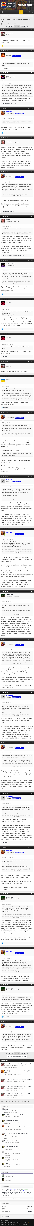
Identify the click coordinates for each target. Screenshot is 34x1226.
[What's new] (29, 12)
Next (22, 26)
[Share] (29, 30)
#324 (32, 984)
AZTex (3, 1189)
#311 (32, 361)
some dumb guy (25, 1192)
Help (26, 1222)
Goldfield (19, 1189)
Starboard (7, 1195)
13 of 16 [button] (17, 26)
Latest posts (5, 1106)
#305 (32, 137)
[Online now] (4, 114)
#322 (32, 894)
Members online (6, 1186)
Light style (5, 1220)
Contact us (4, 1222)
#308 (32, 260)
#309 (32, 299)
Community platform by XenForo (15, 1224)
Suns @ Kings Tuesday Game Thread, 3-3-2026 (17, 1093)
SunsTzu (20, 1190)
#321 (32, 847)
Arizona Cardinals (8, 1118)
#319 (32, 742)
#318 (32, 692)
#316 (32, 591)
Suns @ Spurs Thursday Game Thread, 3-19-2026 (18, 1079)
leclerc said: (5, 386)
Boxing (6, 1163)
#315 (32, 529)
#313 (32, 412)
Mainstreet (4, 24)
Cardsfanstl (11, 1194)
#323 (32, 948)
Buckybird (14, 1192)
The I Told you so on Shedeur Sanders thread (16, 1114)
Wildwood (6, 1109)
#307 (32, 216)
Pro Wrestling (7, 1157)
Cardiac (6, 1194)
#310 (32, 334)
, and (10, 294)
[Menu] (2, 12)
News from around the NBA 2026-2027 (14, 1152)
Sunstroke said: (6, 309)
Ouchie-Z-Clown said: (7, 118)
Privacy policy (20, 1222)
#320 (32, 793)
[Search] (32, 12)
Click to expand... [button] (17, 195)
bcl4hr (3, 1195)
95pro (30, 1194)
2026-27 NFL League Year (11, 1146)
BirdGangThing (7, 1065)
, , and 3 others (14, 255)
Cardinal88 (8, 1192)
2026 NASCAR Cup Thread (11, 1120)
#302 (32, 50)
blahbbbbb (29, 1211)
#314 (32, 476)
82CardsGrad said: (6, 61)
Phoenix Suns (15, 1065)
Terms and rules (11, 1222)
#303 (32, 73)
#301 (32, 29)
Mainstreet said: (6, 226)
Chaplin (7, 1189)
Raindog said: (5, 182)
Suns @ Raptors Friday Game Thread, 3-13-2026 (17, 1086)
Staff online (5, 1172)
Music (5, 1138)
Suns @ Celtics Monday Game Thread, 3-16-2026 (17, 1064)
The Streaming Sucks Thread (11, 1140)
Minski (18, 1192)
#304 (32, 108)
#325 (32, 1021)
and (9, 103)
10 (23, 1081)
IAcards (7, 1190)
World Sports (7, 1123)
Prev (11, 26)
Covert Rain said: (6, 650)
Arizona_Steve (13, 1190)
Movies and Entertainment (10, 1112)
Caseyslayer (25, 1194)
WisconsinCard (18, 1194)
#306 (32, 171)
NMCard (4, 1192)
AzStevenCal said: (6, 83)
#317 (32, 639)
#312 (32, 376)
